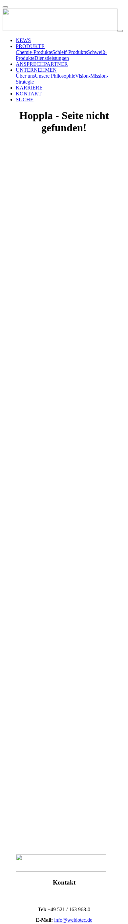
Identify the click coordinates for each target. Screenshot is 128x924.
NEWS (23, 40)
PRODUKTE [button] (30, 46)
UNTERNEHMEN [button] (36, 70)
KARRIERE (29, 87)
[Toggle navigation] (120, 31)
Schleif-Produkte (69, 52)
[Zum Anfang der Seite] (5, 7)
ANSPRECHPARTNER (42, 64)
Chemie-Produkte (34, 52)
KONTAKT (29, 93)
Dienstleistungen (51, 58)
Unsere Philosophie (55, 76)
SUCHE (24, 99)
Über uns (25, 76)
